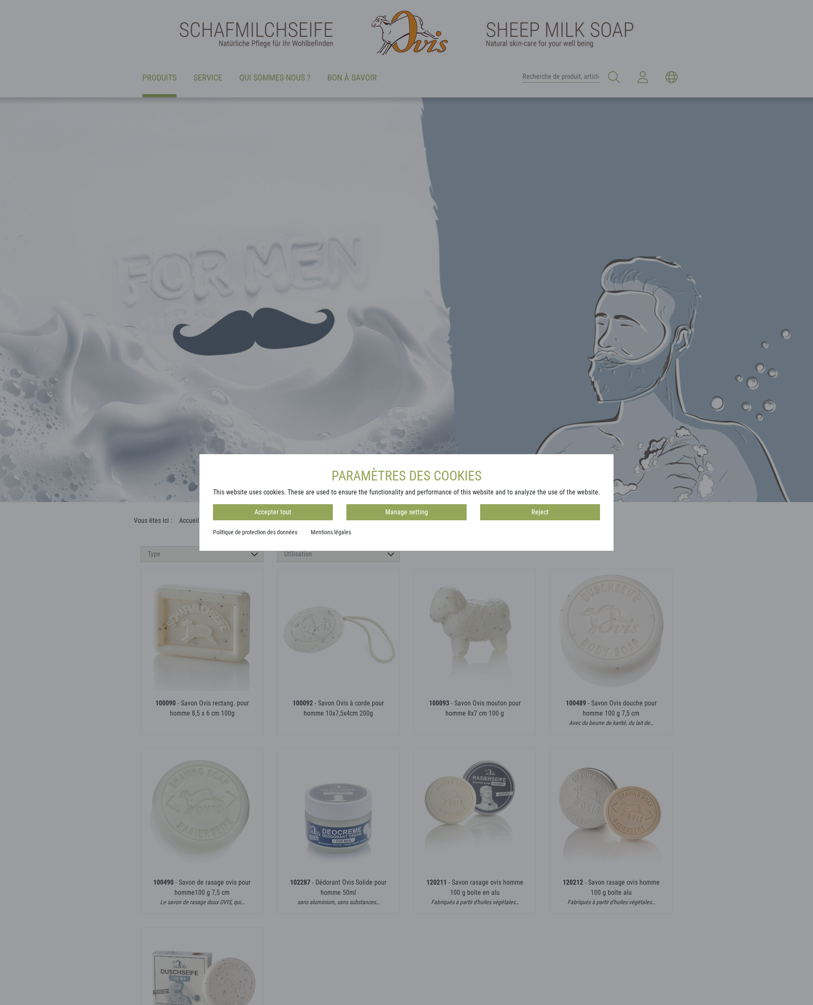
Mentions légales (331, 532)
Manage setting (406, 512)
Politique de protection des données (255, 532)
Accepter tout (272, 512)
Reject (540, 512)
